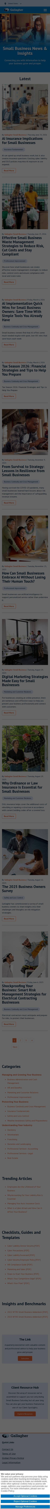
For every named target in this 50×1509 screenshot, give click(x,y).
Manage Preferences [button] (25, 1507)
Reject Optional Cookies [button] (25, 1501)
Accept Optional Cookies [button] (25, 1496)
